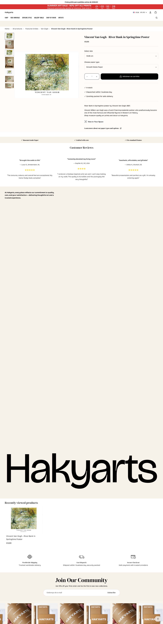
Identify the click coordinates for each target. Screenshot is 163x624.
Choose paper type (91, 62)
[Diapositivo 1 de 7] (9, 36)
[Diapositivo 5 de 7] (9, 72)
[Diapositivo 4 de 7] (9, 62)
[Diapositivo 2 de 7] (9, 44)
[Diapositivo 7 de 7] (9, 85)
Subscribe (112, 593)
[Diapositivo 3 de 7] (9, 53)
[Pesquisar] (156, 17)
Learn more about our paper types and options (101, 128)
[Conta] (150, 12)
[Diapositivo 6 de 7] (9, 79)
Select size (88, 51)
